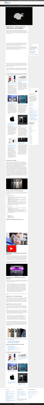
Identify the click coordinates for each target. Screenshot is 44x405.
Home (6, 5)
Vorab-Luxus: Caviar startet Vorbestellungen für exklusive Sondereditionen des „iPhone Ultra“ (22, 143)
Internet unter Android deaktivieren (21, 392)
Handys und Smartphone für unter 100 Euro (33, 391)
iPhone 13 (12, 293)
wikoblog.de (29, 398)
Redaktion (30, 138)
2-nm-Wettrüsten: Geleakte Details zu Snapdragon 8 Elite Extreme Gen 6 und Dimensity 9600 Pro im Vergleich (33, 115)
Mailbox (30, 135)
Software (30, 140)
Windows (30, 141)
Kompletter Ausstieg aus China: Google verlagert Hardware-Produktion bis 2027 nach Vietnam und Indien (33, 119)
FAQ (16, 5)
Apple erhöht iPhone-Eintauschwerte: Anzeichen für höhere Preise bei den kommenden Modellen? (12, 146)
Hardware (26, 5)
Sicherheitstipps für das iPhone (11, 347)
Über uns (22, 0)
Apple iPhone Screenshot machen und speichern (13, 349)
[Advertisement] (33, 39)
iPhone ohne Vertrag (14, 346)
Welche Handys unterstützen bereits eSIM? (22, 393)
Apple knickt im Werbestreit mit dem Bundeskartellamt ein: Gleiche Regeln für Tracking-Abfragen (12, 124)
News (29, 136)
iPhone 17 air (23, 177)
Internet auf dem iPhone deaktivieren (21, 391)
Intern (29, 133)
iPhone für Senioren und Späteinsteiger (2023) (13, 342)
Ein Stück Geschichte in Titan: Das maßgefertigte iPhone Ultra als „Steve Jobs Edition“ (22, 126)
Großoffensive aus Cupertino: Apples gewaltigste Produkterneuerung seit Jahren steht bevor (12, 83)
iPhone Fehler (9, 350)
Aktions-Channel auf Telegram (32, 54)
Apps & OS (10, 5)
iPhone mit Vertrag (10, 346)
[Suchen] (36, 91)
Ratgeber (30, 137)
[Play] (11, 248)
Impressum (32, 0)
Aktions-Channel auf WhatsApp (32, 53)
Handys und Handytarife (21, 5)
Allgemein (30, 126)
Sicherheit (30, 139)
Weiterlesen (14, 93)
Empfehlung (30, 128)
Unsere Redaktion (19, 0)
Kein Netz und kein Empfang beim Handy (21, 394)
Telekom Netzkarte (31, 103)
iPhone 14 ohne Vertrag (14, 259)
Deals (29, 127)
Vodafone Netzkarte (31, 104)
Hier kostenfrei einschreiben (32, 51)
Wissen (30, 142)
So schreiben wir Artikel (28, 0)
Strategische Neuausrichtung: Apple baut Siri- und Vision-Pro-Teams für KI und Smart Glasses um (22, 81)
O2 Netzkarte (30, 105)
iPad (29, 134)
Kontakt (24, 0)
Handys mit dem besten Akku (31, 392)
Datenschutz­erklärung (35, 0)
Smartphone (13, 5)
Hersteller (30, 132)
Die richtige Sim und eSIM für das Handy (21, 395)
